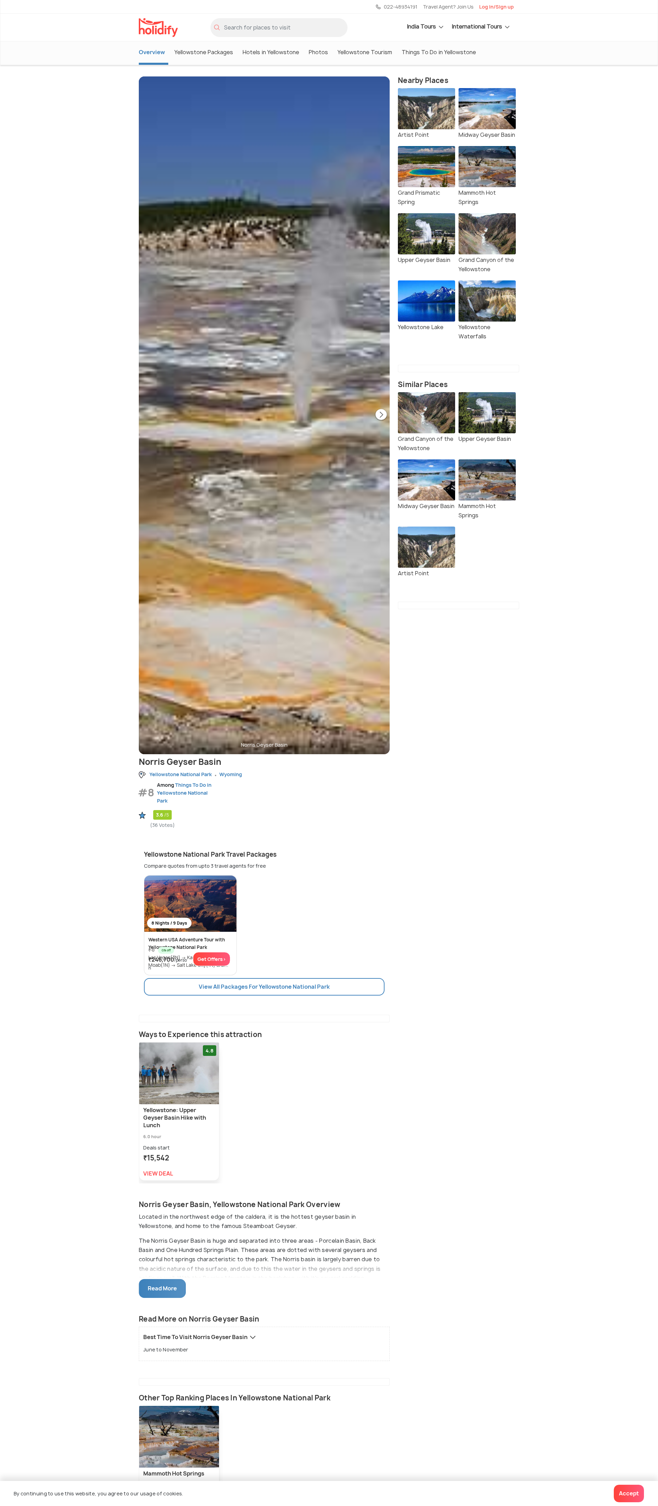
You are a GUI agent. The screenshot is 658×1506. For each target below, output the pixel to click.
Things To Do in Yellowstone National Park (184, 793)
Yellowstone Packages (203, 52)
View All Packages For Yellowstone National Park (264, 986)
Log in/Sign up (496, 6)
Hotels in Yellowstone (271, 52)
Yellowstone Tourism (365, 52)
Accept (629, 1493)
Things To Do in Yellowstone (439, 52)
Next (381, 415)
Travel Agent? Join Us (448, 6)
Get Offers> (211, 959)
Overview (152, 52)
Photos (318, 52)
